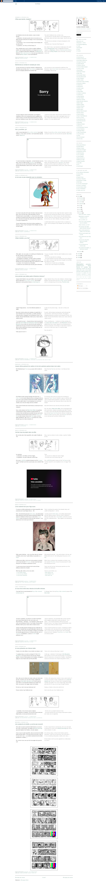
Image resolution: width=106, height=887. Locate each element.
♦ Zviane (78, 135)
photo (90, 271)
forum (30, 417)
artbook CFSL (78, 275)
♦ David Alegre (79, 70)
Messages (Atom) (24, 880)
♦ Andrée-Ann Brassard (81, 58)
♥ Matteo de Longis (80, 159)
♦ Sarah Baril (79, 122)
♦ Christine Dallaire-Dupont (82, 66)
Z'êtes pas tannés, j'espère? (23, 19)
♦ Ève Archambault (80, 137)
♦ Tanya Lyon (79, 125)
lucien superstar (88, 278)
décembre (81, 198)
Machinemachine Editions (66, 50)
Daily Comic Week (31, 410)
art (20, 582)
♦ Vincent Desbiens (80, 129)
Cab (20, 398)
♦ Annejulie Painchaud (81, 62)
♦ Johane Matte (79, 91)
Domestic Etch (51, 48)
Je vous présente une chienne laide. (25, 648)
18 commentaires (33, 871)
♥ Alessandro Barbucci (81, 144)
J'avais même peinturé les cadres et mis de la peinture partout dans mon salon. (38, 366)
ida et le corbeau (82, 272)
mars (80, 211)
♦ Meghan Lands (79, 107)
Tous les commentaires (83, 288)
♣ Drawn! (78, 175)
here (51, 215)
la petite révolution (84, 271)
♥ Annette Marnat (80, 146)
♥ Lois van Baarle (80, 154)
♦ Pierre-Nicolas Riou (80, 119)
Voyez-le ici (22, 135)
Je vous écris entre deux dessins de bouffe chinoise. (30, 588)
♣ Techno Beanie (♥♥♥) (81, 187)
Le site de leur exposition (22, 575)
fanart (21, 231)
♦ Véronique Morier (80, 130)
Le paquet (40, 460)
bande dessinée (23, 872)
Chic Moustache (66, 654)
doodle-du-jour (23, 58)
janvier (80, 251)
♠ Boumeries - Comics (81, 42)
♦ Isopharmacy (79, 84)
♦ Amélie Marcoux (80, 57)
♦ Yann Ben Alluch (80, 133)
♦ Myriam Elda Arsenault (81, 111)
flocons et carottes (82, 267)
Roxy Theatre (24, 54)
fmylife (90, 275)
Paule (26, 369)
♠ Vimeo (78, 49)
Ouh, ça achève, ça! (21, 129)
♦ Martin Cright (79, 102)
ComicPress (18, 633)
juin (80, 205)
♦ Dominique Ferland (80, 71)
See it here (69, 133)
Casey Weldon (59, 516)
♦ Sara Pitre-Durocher (80, 120)
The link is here (65, 282)
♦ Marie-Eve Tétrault (80, 99)
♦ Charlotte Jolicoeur (80, 65)
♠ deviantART (79, 47)
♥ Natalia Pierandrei (80, 161)
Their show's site (48, 575)
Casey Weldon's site (49, 573)
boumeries (27, 359)
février (80, 213)
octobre (80, 201)
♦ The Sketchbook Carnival (82, 127)
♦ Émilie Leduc (79, 138)
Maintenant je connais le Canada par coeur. (27, 64)
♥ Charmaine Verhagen (81, 149)
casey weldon (25, 582)
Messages (80, 285)
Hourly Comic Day (54, 413)
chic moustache (23, 717)
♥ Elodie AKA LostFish (81, 151)
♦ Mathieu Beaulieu (80, 106)
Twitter (32, 416)
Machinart (39, 51)
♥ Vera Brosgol (79, 166)
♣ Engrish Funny (79, 177)
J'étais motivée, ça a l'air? (22, 238)
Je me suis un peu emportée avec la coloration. (28, 177)
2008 (79, 257)
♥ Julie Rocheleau (80, 153)
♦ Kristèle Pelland (80, 97)
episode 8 (61, 162)
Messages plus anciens (68, 877)
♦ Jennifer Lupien (80, 88)
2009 (79, 255)
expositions (83, 274)
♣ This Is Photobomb (80, 188)
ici (30, 215)
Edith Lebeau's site (49, 572)
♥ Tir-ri (77, 164)
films (34, 500)
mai (80, 207)
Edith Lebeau (32, 513)
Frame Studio (32, 69)
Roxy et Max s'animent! (33, 132)
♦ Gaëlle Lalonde (79, 79)
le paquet (38, 500)
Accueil (44, 877)
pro (26, 170)
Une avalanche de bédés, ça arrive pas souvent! (29, 724)
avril (80, 209)
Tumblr (34, 633)
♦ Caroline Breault (80, 63)
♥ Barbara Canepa (80, 148)
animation (22, 170)
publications (78, 268)
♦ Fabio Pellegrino (80, 78)
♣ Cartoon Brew (79, 173)
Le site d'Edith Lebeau (21, 572)
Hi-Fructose (28, 561)
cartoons (33, 359)
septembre (81, 203)
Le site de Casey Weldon (22, 573)
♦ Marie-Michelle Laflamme (82, 101)
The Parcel (64, 460)
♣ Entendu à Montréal (81, 178)
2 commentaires (33, 230)
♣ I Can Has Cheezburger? (82, 183)
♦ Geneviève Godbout (81, 83)
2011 (79, 196)
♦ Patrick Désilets (80, 114)
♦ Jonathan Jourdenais (81, 93)
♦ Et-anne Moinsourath (81, 76)
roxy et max (30, 170)
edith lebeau (32, 582)
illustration (27, 231)
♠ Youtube (78, 50)
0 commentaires (33, 57)
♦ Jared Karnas (79, 86)
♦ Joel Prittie (79, 89)
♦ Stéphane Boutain (80, 124)
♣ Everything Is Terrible (81, 180)
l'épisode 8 (32, 162)
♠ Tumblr (78, 46)
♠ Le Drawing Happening (81, 44)
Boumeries (18, 324)
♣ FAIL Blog (78, 182)
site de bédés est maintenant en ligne (28, 322)
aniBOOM (23, 460)
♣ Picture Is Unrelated (81, 185)
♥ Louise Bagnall (79, 156)
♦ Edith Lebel (79, 73)
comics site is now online (51, 322)
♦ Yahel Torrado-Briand (81, 132)
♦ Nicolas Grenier (80, 112)
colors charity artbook (84, 275)
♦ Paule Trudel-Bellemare (81, 115)
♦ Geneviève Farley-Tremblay (82, 81)
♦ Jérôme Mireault (80, 96)
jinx (88, 272)
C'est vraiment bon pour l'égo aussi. (25, 506)
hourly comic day (32, 872)
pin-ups (89, 268)
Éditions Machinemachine (25, 53)
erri (77, 272)
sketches (77, 279)
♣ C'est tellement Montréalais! (82, 172)
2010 (79, 253)
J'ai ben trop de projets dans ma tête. (25, 432)
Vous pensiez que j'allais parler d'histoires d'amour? (30, 276)
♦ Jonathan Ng (79, 94)
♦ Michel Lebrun (79, 109)
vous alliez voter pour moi (27, 681)
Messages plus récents (20, 877)
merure (77, 269)
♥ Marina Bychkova (80, 158)
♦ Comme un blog (80, 68)
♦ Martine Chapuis (80, 104)
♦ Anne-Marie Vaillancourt (81, 60)
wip (90, 267)
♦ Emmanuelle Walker (81, 75)
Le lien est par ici (36, 282)
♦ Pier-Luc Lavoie (80, 117)
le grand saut (82, 278)
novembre (81, 199)
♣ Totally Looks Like (80, 190)
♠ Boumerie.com (79, 41)
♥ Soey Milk (78, 162)
